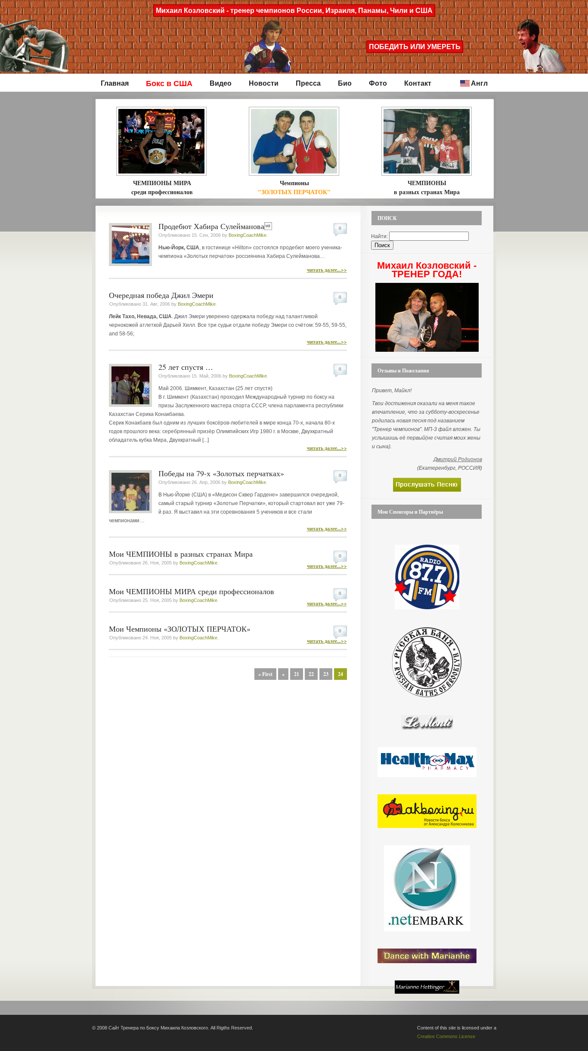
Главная (115, 83)
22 (311, 674)
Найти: (379, 236)
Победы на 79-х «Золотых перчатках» (221, 473)
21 (296, 674)
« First (265, 674)
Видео (221, 83)
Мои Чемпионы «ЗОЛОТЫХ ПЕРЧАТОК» (180, 628)
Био (345, 83)
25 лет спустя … (185, 367)
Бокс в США (169, 83)
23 (325, 674)
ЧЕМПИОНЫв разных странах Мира (427, 187)
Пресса (308, 83)
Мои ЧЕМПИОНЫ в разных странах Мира (181, 554)
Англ (479, 83)
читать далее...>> (327, 269)
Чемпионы (294, 187)
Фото (378, 83)
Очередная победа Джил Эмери (161, 295)
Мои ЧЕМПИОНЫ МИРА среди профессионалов (191, 591)
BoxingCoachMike (247, 235)
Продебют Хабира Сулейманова (215, 226)
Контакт (417, 83)
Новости (264, 83)
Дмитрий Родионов (457, 459)
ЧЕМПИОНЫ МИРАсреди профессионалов (162, 187)
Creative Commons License (446, 1036)
